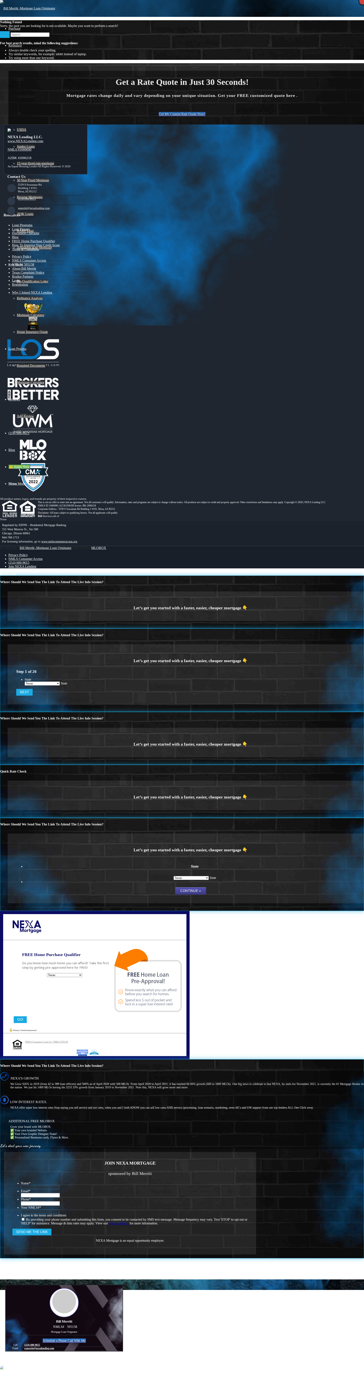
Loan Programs (22, 225)
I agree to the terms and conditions (43, 1215)
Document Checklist (25, 233)
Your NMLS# (31, 1207)
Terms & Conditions (25, 249)
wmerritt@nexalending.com (34, 208)
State (28, 679)
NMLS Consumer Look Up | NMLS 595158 (46, 1042)
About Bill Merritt (24, 268)
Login (16, 280)
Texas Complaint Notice (28, 272)
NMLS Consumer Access (29, 260)
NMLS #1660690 (19, 149)
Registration (20, 284)
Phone (26, 1199)
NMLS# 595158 (23, 264)
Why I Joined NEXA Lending (32, 292)
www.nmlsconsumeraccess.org (59, 541)
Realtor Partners (22, 276)
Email (25, 1191)
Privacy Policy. (119, 1223)
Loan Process (21, 229)
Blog (15, 237)
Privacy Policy (21, 256)
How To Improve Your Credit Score (36, 245)
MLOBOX (98, 548)
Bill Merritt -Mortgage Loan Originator (45, 548)
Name (26, 1183)
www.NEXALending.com (25, 141)
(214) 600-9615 (27, 198)
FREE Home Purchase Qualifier (33, 241)
